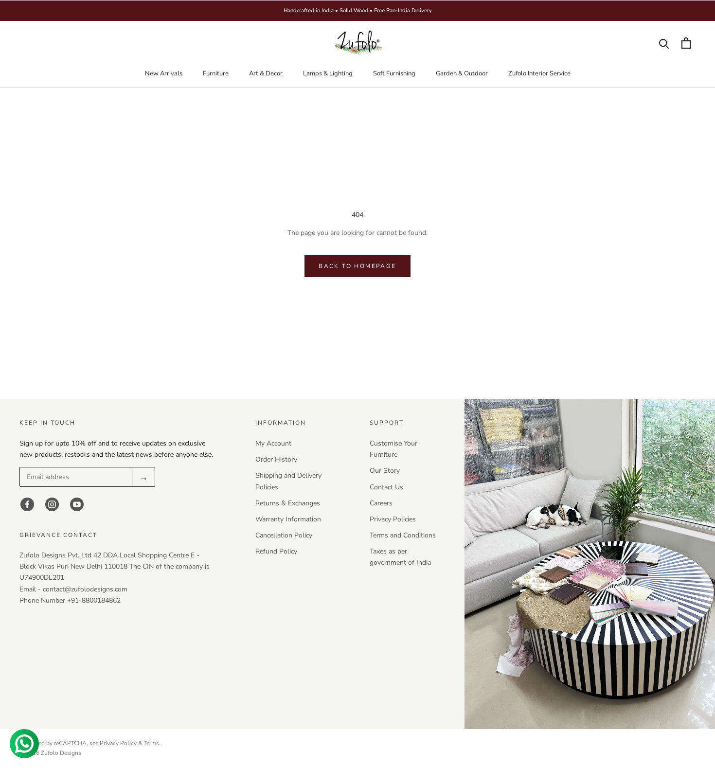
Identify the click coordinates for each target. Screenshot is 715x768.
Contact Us (386, 487)
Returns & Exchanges (287, 503)
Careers (381, 503)
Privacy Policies (393, 519)
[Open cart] (686, 43)
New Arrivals (163, 73)
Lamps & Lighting (328, 73)
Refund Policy (276, 551)
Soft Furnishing (394, 73)
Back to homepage (357, 266)
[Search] (664, 43)
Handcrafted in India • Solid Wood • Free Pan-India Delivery (358, 10)
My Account (273, 443)
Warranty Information (288, 519)
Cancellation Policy (283, 535)
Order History (276, 459)
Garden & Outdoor (462, 73)
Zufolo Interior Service (539, 73)
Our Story (385, 470)
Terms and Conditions (403, 535)
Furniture (216, 73)
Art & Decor (266, 73)
